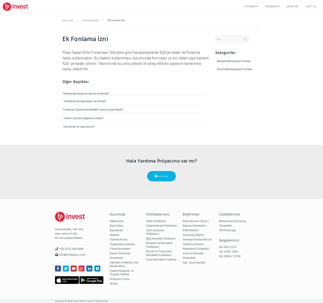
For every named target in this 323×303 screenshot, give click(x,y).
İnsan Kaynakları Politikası (161, 259)
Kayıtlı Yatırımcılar (120, 253)
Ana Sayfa (67, 20)
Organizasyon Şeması (122, 244)
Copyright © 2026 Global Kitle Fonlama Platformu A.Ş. (82, 301)
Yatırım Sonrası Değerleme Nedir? (83, 118)
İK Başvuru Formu (120, 279)
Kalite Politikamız (156, 221)
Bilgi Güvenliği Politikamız (161, 238)
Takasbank (225, 225)
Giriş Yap (292, 6)
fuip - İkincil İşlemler (194, 262)
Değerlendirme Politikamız (161, 225)
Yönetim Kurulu (119, 239)
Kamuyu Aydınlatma (194, 225)
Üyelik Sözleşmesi (193, 244)
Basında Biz (116, 230)
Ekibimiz (114, 234)
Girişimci (271, 6)
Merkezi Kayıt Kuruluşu (232, 221)
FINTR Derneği (227, 230)
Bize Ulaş (162, 176)
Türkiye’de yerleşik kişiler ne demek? (85, 101)
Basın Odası (116, 225)
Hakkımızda (116, 221)
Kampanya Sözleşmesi (196, 248)
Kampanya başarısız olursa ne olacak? (86, 93)
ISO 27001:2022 (228, 251)
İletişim (114, 283)
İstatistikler (189, 257)
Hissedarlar (116, 257)
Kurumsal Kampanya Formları (235, 69)
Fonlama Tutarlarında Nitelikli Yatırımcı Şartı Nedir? (93, 109)
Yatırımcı (250, 6)
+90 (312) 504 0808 (71, 249)
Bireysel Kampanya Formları (234, 61)
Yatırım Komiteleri (120, 248)
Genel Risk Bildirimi (193, 234)
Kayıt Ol (311, 6)
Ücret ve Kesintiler (193, 253)
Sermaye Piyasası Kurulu (197, 239)
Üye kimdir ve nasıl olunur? (79, 126)
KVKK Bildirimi (191, 230)
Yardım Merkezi (90, 20)
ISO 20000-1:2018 (230, 256)
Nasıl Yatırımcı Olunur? (196, 221)
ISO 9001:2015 (227, 247)
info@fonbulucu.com (72, 254)
